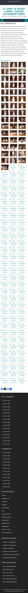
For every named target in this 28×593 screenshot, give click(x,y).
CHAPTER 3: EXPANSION (8, 548)
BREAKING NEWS (6, 498)
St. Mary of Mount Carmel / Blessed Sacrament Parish (14, 11)
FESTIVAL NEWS (5, 508)
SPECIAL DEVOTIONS (7, 532)
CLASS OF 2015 (6, 434)
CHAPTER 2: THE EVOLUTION (9, 545)
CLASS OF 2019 (6, 422)
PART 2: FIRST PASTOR (8, 569)
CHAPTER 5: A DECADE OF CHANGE (11, 554)
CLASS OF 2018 (6, 425)
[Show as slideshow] (6, 60)
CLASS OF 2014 (6, 438)
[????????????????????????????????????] (4, 64)
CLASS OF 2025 (6, 403)
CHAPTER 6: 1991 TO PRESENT (10, 557)
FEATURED (4, 505)
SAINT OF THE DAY (6, 529)
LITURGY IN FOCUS (6, 514)
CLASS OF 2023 (6, 410)
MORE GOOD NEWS (6, 517)
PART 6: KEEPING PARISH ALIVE (10, 582)
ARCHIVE (4, 495)
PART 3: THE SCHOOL (8, 572)
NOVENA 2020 (5, 520)
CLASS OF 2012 (6, 444)
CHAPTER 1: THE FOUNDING (9, 542)
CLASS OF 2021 (6, 416)
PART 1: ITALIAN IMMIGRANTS (9, 566)
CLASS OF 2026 (6, 400)
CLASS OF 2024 (6, 407)
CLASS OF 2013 (6, 441)
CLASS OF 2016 (6, 431)
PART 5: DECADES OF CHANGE (10, 579)
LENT (3, 511)
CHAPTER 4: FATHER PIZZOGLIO (10, 551)
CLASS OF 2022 (6, 413)
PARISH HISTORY (6, 523)
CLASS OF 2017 (6, 428)
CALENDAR (4, 501)
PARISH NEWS (5, 526)
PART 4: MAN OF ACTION (9, 575)
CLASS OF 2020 (6, 419)
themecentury (20, 591)
